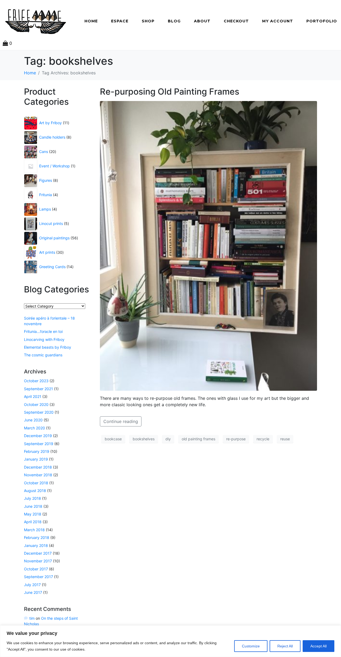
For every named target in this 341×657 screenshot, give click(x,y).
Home (91, 21)
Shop (148, 21)
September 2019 (38, 443)
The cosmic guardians (43, 355)
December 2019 (38, 435)
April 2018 (33, 521)
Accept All (318, 646)
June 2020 (33, 420)
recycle (263, 439)
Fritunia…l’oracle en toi (43, 331)
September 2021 (38, 388)
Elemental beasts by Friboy (47, 347)
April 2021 (32, 396)
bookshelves (144, 439)
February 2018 (36, 537)
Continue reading (120, 421)
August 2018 (35, 490)
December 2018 (38, 467)
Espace (119, 21)
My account (277, 21)
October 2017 (36, 569)
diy (168, 439)
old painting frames (198, 439)
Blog (174, 21)
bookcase (113, 439)
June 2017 (33, 592)
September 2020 (39, 412)
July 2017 (32, 584)
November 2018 (38, 475)
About (202, 21)
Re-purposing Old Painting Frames (169, 91)
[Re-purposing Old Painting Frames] (208, 245)
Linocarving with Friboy (44, 339)
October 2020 (36, 404)
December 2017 (38, 553)
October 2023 (36, 380)
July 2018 (32, 498)
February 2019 (36, 451)
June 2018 (33, 506)
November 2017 (38, 561)
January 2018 (36, 545)
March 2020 (34, 428)
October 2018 (36, 483)
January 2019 (36, 459)
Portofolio (321, 21)
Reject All (285, 646)
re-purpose (236, 439)
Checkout (236, 21)
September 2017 (38, 576)
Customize (251, 646)
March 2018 (34, 529)
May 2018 (32, 514)
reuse (285, 439)
